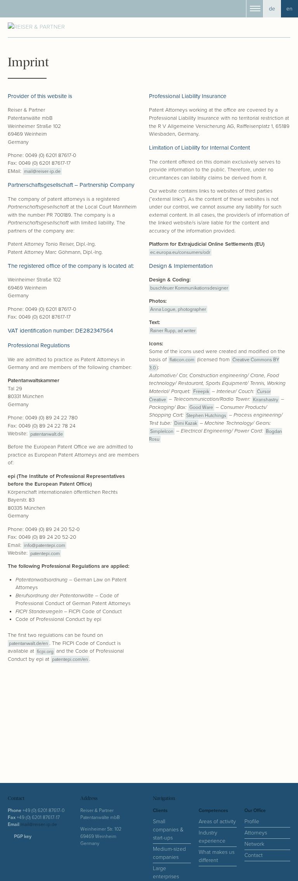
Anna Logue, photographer (178, 309)
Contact (253, 855)
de (272, 8)
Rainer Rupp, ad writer (173, 330)
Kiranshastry (265, 399)
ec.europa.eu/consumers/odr (180, 252)
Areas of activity (217, 821)
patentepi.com (45, 553)
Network (254, 844)
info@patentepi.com (44, 545)
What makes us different (216, 856)
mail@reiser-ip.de (42, 171)
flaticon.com (182, 360)
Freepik (201, 392)
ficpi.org (45, 651)
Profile (251, 821)
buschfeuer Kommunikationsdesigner (189, 288)
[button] (254, 8)
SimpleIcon (161, 431)
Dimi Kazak (185, 423)
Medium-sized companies (169, 853)
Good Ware (201, 407)
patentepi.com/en (70, 659)
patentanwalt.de (46, 434)
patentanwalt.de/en (28, 644)
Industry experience (212, 836)
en (289, 8)
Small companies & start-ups (168, 829)
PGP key (22, 836)
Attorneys (255, 832)
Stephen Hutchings (206, 415)
